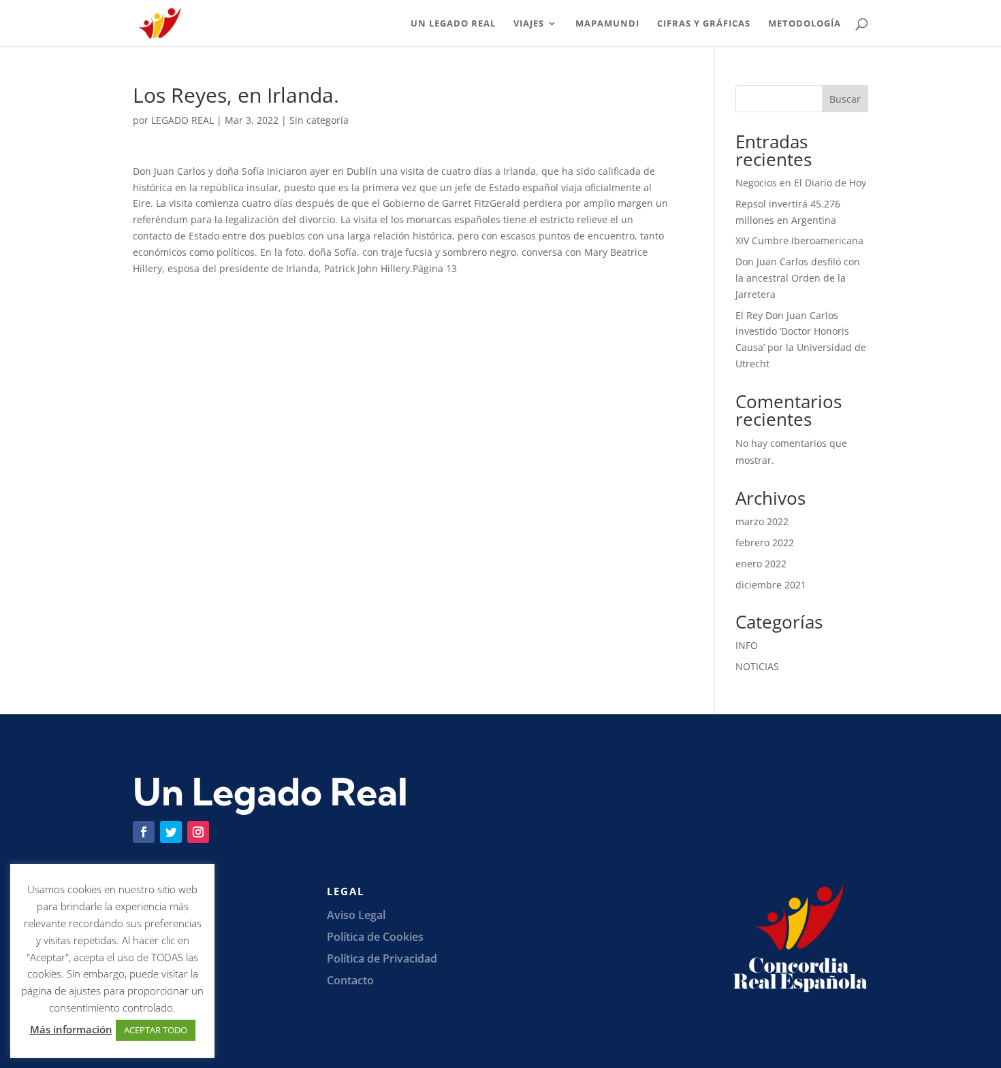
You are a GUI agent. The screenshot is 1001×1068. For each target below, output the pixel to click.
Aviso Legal (356, 914)
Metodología (804, 23)
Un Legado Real (453, 23)
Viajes (528, 23)
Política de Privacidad (382, 958)
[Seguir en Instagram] (198, 832)
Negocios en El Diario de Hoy (800, 182)
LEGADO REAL (182, 120)
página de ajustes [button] (61, 990)
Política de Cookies (375, 936)
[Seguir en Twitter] (171, 832)
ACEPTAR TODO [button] (155, 1030)
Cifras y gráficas (703, 23)
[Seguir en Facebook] (144, 832)
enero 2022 (760, 563)
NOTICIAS (757, 666)
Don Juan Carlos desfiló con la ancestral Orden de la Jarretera (797, 278)
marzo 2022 (762, 521)
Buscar (845, 99)
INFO (746, 645)
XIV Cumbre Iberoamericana (799, 240)
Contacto (350, 980)
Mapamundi (607, 23)
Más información (71, 1029)
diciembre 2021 (770, 584)
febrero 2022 (764, 542)
